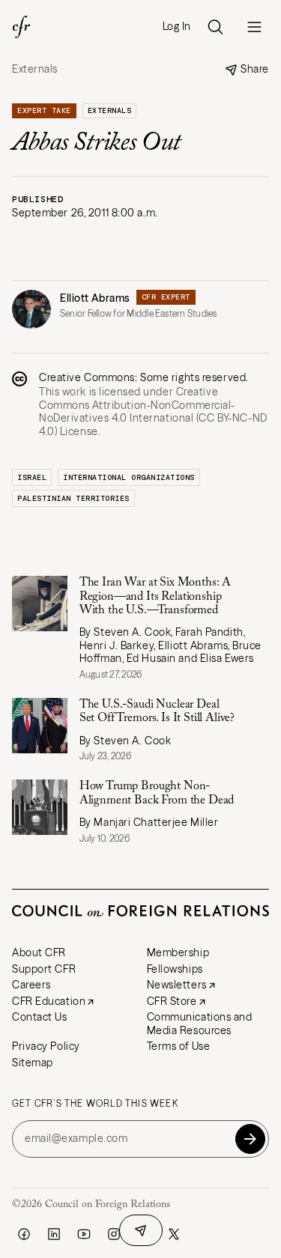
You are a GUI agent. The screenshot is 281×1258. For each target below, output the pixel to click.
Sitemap (32, 1062)
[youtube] (84, 1234)
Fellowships (175, 969)
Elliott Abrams (95, 298)
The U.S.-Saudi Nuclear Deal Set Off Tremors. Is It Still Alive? (157, 711)
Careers (31, 984)
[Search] (215, 27)
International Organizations (129, 477)
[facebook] (24, 1234)
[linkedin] (54, 1234)
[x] (174, 1234)
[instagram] (114, 1234)
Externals (35, 69)
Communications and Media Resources (200, 1023)
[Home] (21, 27)
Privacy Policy (46, 1046)
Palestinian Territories (73, 498)
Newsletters (177, 984)
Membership (178, 952)
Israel (31, 477)
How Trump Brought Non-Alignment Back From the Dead (157, 793)
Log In (177, 26)
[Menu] (254, 27)
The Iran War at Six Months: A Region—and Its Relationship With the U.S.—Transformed (155, 596)
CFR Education (48, 1001)
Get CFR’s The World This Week (95, 1103)
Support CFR (44, 969)
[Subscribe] (250, 1139)
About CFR (39, 952)
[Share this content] (141, 1230)
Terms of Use (179, 1046)
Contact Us (39, 1017)
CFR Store (172, 1001)
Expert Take (44, 110)
